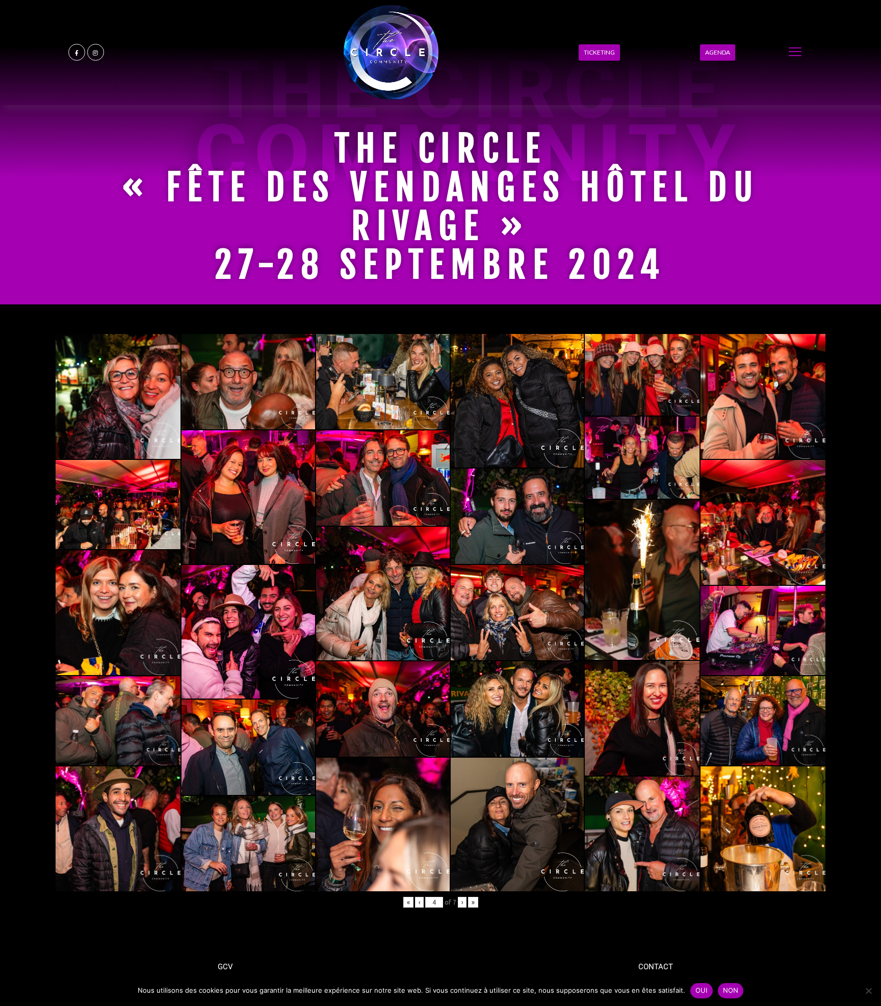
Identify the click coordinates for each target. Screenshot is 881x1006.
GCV (225, 966)
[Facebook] (76, 52)
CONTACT (655, 966)
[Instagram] (95, 52)
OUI (701, 990)
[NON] (868, 991)
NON (731, 990)
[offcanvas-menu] (795, 52)
